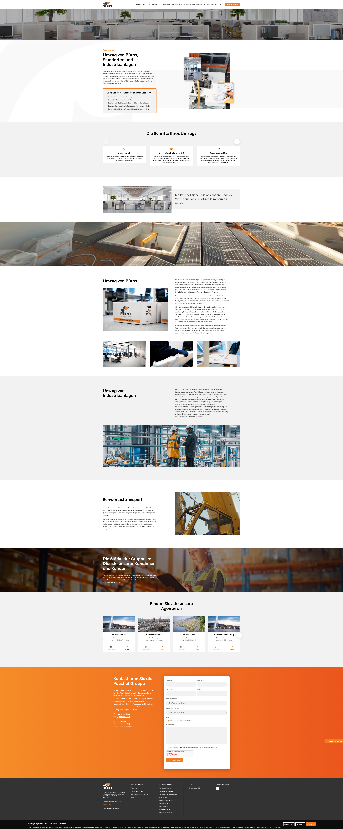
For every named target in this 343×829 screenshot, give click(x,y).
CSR (132, 797)
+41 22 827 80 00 (124, 714)
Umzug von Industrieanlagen (168, 794)
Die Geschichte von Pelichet (139, 794)
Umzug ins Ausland (165, 788)
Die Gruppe (210, 4)
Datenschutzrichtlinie (194, 788)
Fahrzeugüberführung (165, 812)
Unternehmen (153, 4)
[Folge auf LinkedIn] (217, 788)
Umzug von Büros (164, 806)
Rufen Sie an (111, 650)
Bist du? (168, 718)
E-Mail (127, 649)
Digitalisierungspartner (166, 800)
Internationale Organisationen (172, 4)
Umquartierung (163, 803)
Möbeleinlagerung (164, 809)
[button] (237, 141)
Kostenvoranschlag (137, 791)
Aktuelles (134, 788)
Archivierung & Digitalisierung (193, 4)
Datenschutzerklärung (186, 747)
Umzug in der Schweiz (166, 791)
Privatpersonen (140, 4)
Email (232, 649)
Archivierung (163, 797)
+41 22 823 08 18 (123, 717)
